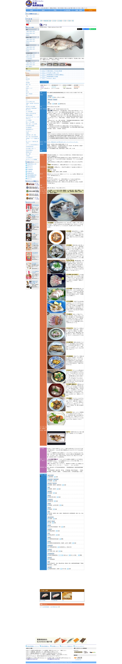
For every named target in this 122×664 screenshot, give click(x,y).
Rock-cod (50, 99)
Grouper (55, 99)
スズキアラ (50, 545)
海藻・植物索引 (29, 66)
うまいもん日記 (32, 194)
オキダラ (50, 491)
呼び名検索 (28, 70)
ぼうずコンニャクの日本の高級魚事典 (35, 205)
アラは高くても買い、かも (53, 72)
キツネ (49, 495)
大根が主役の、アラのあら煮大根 (54, 70)
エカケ (49, 537)
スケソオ (50, 483)
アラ (27, 24)
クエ (49, 533)
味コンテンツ (30, 167)
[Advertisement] (62, 622)
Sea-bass (50, 95)
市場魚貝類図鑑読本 (31, 176)
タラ (49, 487)
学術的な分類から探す (30, 33)
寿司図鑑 (32, 184)
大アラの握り (43, 600)
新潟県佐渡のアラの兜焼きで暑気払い (55, 74)
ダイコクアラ (50, 517)
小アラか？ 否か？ (51, 78)
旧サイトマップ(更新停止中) (67, 646)
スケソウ (54, 483)
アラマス (50, 549)
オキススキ (56, 479)
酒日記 (32, 198)
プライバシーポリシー (79, 646)
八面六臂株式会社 (78, 659)
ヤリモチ (50, 567)
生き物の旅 (29, 171)
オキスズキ (50, 479)
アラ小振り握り (54, 600)
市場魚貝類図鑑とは (45, 646)
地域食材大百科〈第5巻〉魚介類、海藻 (35, 282)
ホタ (49, 561)
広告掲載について (55, 646)
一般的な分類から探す (30, 31)
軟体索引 (28, 43)
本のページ (29, 178)
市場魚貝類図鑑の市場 (31, 175)
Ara (49, 102)
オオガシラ (50, 499)
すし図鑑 (33, 233)
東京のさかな (30, 165)
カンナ (49, 507)
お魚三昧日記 (32, 187)
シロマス (50, 529)
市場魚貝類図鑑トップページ (33, 646)
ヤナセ (49, 525)
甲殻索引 (28, 50)
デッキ (53, 521)
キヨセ (49, 503)
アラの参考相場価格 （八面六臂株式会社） (50, 606)
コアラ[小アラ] (51, 553)
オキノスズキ (50, 475)
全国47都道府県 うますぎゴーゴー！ (35, 253)
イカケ (49, 541)
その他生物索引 (29, 58)
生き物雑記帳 (30, 169)
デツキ (49, 521)
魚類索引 (28, 35)
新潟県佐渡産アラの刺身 (52, 76)
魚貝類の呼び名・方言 (31, 163)
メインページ (44, 82)
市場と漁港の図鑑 (32, 191)
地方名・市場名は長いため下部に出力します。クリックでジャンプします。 (62, 142)
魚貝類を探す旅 (30, 173)
